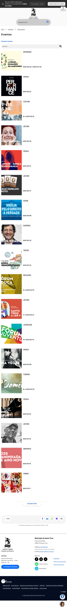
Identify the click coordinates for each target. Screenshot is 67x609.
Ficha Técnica (15, 585)
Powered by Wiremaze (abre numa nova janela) (63, 592)
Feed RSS (42, 585)
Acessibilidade (7, 588)
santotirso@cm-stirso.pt (46, 551)
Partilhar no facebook (42, 518)
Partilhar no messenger (57, 518)
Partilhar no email (61, 518)
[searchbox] (33, 22)
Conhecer (10, 29)
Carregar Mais (32, 503)
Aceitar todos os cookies (56, 4)
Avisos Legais (43, 588)
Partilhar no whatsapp (52, 518)
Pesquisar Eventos (7, 41)
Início (2, 29)
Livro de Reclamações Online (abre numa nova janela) (6, 581)
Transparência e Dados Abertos (29, 588)
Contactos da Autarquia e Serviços (29, 585)
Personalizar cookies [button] (37, 4)
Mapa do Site (6, 585)
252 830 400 (44, 547)
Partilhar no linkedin (47, 518)
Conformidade (16, 588)
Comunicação (21, 29)
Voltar (8, 518)
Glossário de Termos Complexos (54, 585)
